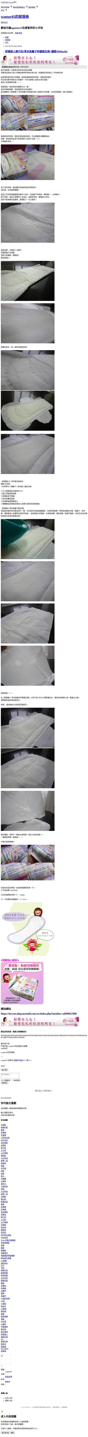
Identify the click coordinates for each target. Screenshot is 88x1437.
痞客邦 (16, 1060)
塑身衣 (3, 1344)
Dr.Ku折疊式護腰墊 (8, 1240)
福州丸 (3, 1184)
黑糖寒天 (4, 1253)
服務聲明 (64, 1407)
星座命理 (18, 33)
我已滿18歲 (5, 1433)
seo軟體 (4, 1261)
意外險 (3, 1232)
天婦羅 (3, 1179)
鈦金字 (3, 1306)
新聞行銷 (4, 1341)
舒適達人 (4, 1334)
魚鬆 (2, 1171)
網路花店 (4, 1270)
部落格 (7, 40)
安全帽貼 (4, 1143)
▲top (3, 1066)
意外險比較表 (6, 1235)
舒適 (13, 92)
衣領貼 (3, 1125)
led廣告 (3, 1304)
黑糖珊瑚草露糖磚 (8, 1256)
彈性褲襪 (4, 1316)
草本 (21, 70)
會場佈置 (4, 1275)
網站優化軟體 (6, 1258)
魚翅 (2, 1189)
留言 (21, 1060)
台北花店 (4, 1278)
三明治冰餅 (5, 1138)
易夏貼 (3, 1145)
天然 (4, 486)
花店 (2, 1268)
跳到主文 (4, 22)
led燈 (3, 1301)
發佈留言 (4, 1083)
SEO (2, 1265)
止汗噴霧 (4, 1153)
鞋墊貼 (3, 1156)
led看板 (3, 1309)
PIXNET (28, 1407)
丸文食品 (4, 1158)
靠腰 (2, 1245)
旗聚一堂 (4, 1161)
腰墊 (2, 1248)
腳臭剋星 (4, 1127)
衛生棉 (27, 70)
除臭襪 (3, 1133)
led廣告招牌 (5, 1299)
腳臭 (2, 1130)
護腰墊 (3, 1250)
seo (2, 1339)
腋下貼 (3, 1148)
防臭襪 (3, 1135)
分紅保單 (4, 1238)
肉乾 (2, 1174)
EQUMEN (4, 1349)
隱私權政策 (56, 1407)
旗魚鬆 (3, 1163)
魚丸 (2, 1176)
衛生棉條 (4, 1332)
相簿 (7, 37)
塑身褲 (3, 1347)
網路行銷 (4, 1337)
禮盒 (2, 1166)
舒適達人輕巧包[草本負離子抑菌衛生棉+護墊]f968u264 (36, 51)
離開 (12, 1433)
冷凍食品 (4, 1186)
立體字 (3, 1291)
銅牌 (2, 1293)
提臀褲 (3, 1351)
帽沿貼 (3, 1199)
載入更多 (4, 1070)
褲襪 (2, 1314)
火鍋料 (3, 1181)
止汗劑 (3, 1150)
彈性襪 (3, 1311)
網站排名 (4, 1263)
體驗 (6, 92)
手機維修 (4, 1327)
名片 (7, 42)
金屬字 (3, 1296)
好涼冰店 (4, 1140)
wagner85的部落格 (15, 16)
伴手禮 (3, 1168)
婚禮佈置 (4, 1273)
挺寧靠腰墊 (5, 1243)
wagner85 (4, 1048)
